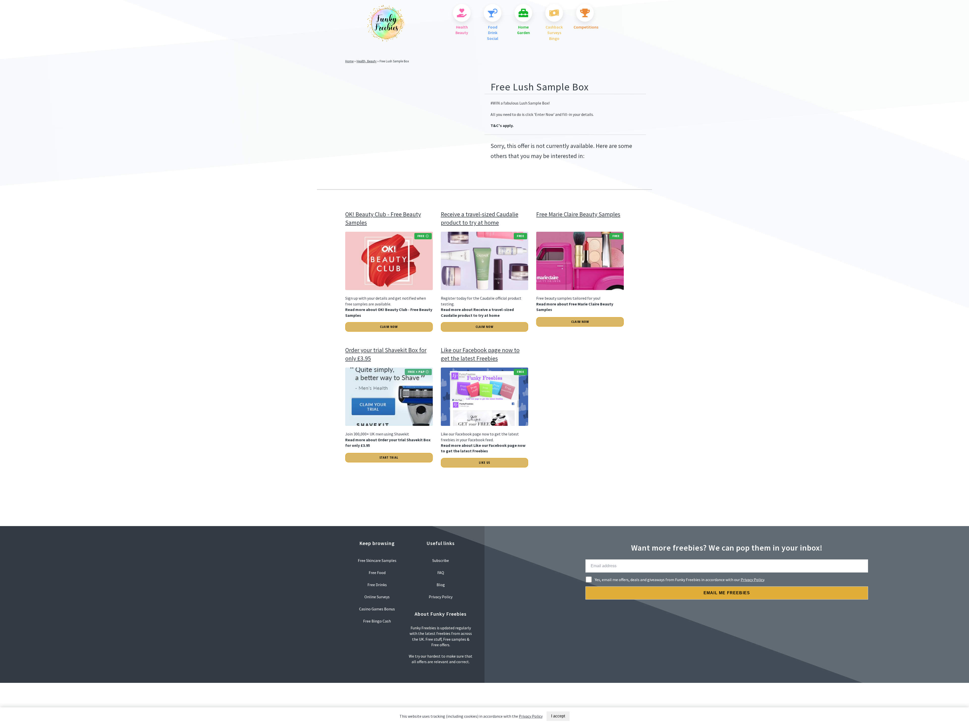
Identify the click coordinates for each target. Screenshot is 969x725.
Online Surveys (377, 596)
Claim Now (389, 326)
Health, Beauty (366, 61)
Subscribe (440, 560)
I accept (558, 716)
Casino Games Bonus (377, 608)
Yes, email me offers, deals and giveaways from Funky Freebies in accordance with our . (680, 579)
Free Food (377, 572)
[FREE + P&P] (389, 428)
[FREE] (389, 292)
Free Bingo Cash (377, 621)
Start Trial (389, 457)
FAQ (440, 572)
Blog (441, 584)
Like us (484, 462)
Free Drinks (377, 584)
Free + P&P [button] (416, 372)
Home (349, 61)
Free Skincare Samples (377, 560)
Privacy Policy (752, 579)
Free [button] (421, 236)
